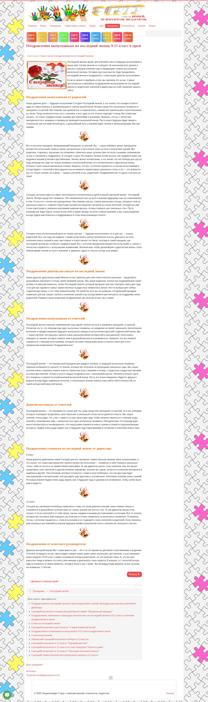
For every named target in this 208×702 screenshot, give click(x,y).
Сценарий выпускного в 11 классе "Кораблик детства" (59, 643)
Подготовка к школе (75, 26)
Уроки (92, 26)
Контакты (31, 671)
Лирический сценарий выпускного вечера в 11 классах (60, 639)
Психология (128, 26)
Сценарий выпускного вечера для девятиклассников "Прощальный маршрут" (72, 611)
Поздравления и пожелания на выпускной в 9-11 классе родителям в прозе (71, 631)
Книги (43, 26)
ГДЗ (101, 26)
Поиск (152, 26)
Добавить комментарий (44, 581)
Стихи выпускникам (41, 635)
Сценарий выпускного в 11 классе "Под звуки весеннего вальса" (65, 651)
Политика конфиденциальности (42, 675)
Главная (32, 26)
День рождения (34, 665)
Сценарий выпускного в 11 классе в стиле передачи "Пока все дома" (67, 647)
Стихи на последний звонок (45, 623)
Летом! (141, 26)
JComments (138, 585)
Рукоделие (55, 26)
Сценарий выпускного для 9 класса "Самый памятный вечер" (63, 627)
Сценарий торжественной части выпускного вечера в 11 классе (64, 655)
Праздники (112, 26)
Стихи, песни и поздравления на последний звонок (66, 56)
